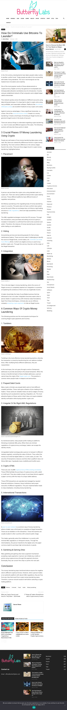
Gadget (49, 217)
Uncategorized (51, 305)
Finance (49, 207)
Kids (48, 243)
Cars (18, 18)
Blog (48, 162)
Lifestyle (42, 18)
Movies (49, 259)
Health (32, 18)
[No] (65, 705)
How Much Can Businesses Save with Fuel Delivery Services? (59, 121)
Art (48, 155)
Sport (48, 18)
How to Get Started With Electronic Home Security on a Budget (59, 83)
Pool (48, 274)
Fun (48, 214)
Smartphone (50, 285)
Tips (48, 300)
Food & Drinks (51, 212)
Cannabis (49, 170)
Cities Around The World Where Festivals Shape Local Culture (59, 139)
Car (48, 173)
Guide (24, 587)
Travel (49, 303)
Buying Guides (51, 168)
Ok (34, 707)
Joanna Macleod (50, 49)
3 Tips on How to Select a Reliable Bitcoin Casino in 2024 (22, 634)
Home (7, 18)
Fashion (49, 201)
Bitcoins (8, 587)
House (37, 18)
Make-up (49, 253)
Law (48, 246)
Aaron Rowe (6, 39)
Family (49, 199)
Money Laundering (31, 587)
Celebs (22, 18)
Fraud (19, 587)
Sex (48, 282)
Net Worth (50, 264)
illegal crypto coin (24, 376)
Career (49, 175)
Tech (57, 18)
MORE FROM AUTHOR (21, 618)
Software (49, 290)
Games (27, 18)
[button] (64, 18)
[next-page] (5, 641)
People (49, 269)
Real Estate (50, 277)
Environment (50, 194)
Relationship (50, 279)
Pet (48, 272)
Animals (13, 18)
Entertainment (51, 191)
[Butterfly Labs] (33, 8)
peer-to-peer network (9, 527)
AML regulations (14, 210)
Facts (48, 196)
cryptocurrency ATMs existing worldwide (28, 470)
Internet (49, 238)
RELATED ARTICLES (7, 618)
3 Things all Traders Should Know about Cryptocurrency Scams (33, 595)
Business (49, 165)
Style (52, 18)
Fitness (49, 209)
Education (50, 188)
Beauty (49, 157)
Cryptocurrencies (52, 186)
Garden (49, 225)
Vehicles (49, 308)
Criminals (14, 587)
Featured (49, 204)
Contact (8, 22)
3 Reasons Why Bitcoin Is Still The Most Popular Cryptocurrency (37, 634)
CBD (48, 181)
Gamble (49, 220)
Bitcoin (7, 27)
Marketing (50, 256)
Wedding (49, 311)
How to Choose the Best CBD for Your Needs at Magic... (36, 656)
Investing (49, 240)
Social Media (50, 287)
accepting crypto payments (15, 303)
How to (49, 235)
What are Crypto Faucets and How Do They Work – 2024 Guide (10, 595)
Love (48, 251)
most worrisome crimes (20, 113)
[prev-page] (2, 641)
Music (48, 261)
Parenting (50, 266)
